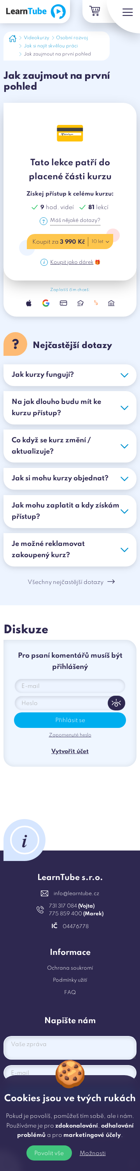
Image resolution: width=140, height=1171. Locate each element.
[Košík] (93, 11)
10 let (97, 241)
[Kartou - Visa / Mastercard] (63, 303)
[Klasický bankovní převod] (111, 303)
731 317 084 (71, 906)
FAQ (70, 992)
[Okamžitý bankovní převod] (81, 303)
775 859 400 (76, 913)
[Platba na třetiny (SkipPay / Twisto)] (96, 303)
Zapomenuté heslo (70, 735)
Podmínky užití (70, 980)
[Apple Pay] (29, 303)
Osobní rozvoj (72, 38)
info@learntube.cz (76, 893)
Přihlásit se (70, 720)
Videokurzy (36, 38)
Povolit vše (49, 1153)
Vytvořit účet (70, 751)
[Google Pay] (46, 303)
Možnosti (93, 1153)
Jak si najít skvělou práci (51, 46)
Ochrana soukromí (70, 968)
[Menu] (123, 16)
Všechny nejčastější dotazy (65, 582)
